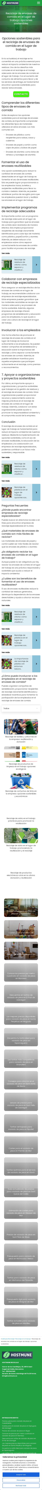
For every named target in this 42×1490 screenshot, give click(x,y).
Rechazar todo (21, 1486)
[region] (21, 1472)
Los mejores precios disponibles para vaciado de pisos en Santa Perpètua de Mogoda (19, 1444)
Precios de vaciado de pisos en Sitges (16, 1431)
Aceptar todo (21, 1475)
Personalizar (21, 1480)
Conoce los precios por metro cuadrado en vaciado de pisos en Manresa (18, 1435)
